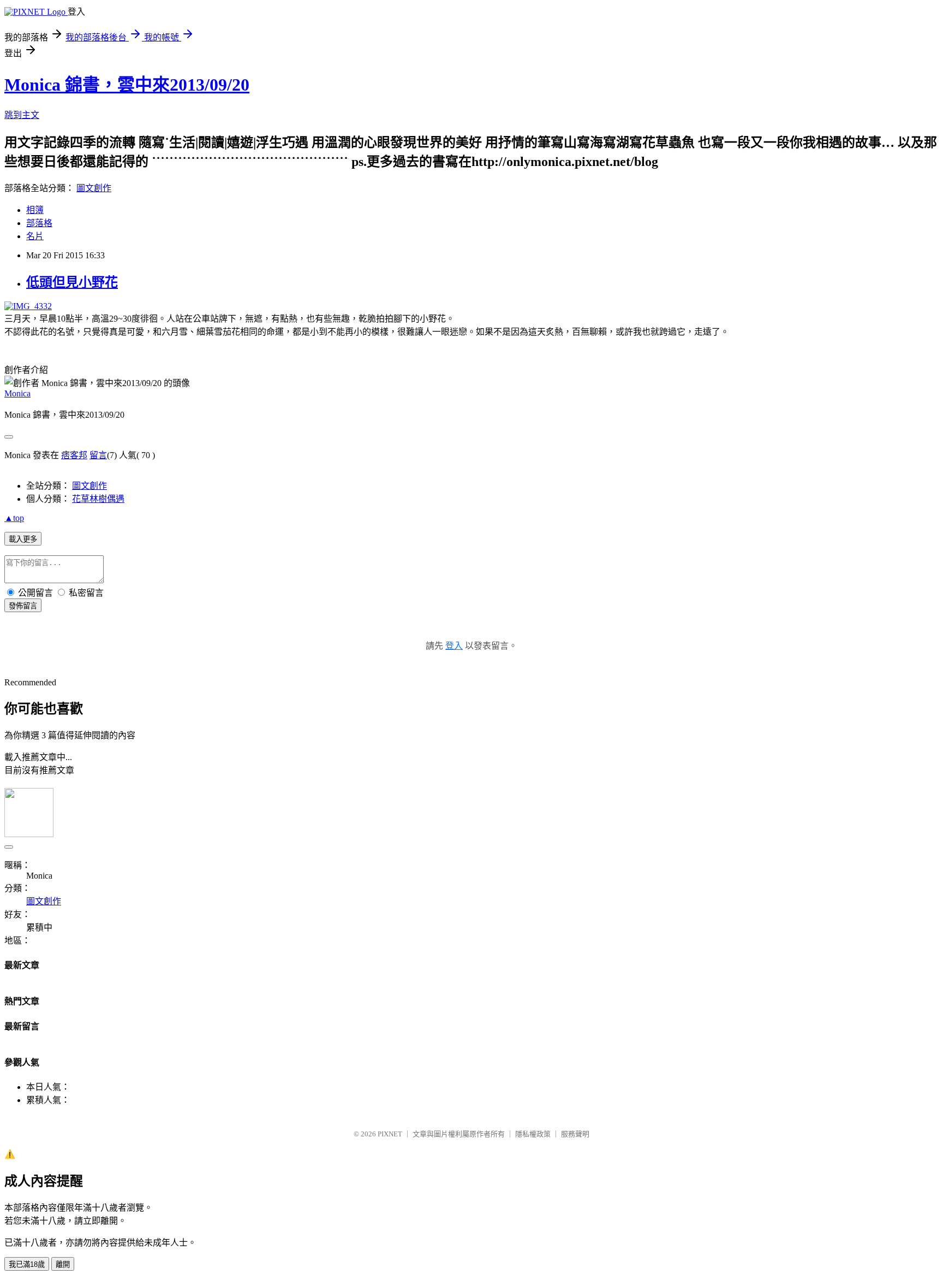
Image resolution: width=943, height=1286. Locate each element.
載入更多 (23, 539)
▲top (14, 518)
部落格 (39, 223)
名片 (35, 236)
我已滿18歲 (27, 1264)
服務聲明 (575, 1134)
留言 (98, 455)
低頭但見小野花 (72, 282)
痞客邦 (74, 455)
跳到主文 (21, 115)
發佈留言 (23, 606)
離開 (63, 1264)
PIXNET (390, 1134)
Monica (17, 393)
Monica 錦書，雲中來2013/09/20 (126, 84)
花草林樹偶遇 (98, 498)
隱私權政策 (533, 1134)
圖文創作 (93, 188)
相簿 (35, 210)
